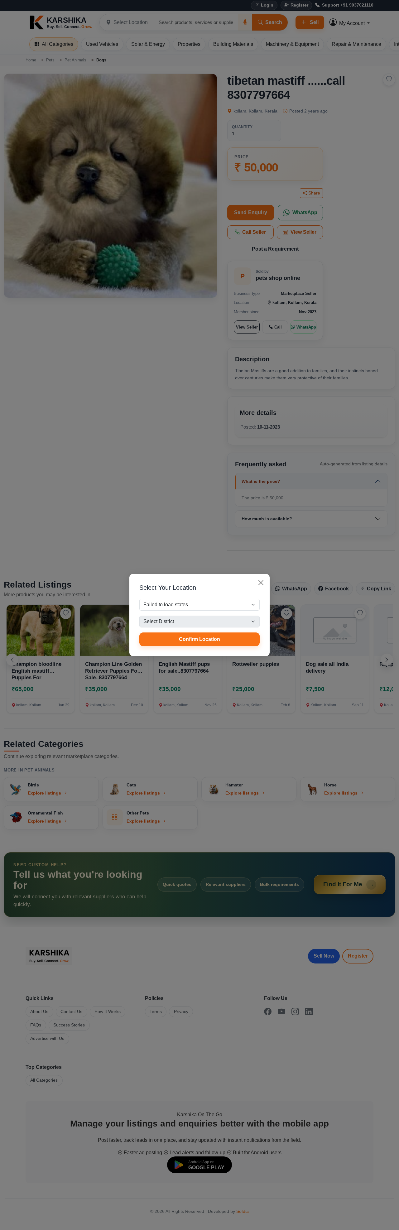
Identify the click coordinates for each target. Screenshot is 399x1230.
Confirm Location (199, 639)
